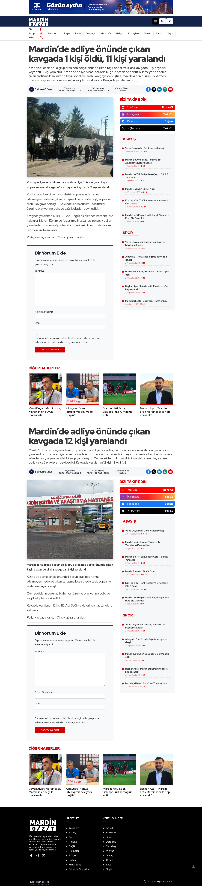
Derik (78, 33)
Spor (71, 837)
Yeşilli (170, 33)
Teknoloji (74, 851)
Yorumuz (40, 270)
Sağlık (72, 846)
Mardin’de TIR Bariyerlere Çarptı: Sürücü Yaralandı (146, 177)
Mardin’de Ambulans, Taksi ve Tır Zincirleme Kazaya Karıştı (142, 162)
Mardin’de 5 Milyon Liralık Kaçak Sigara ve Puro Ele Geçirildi (147, 218)
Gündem (74, 828)
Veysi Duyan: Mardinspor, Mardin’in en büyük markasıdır (145, 245)
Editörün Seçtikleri (79, 869)
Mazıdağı (106, 33)
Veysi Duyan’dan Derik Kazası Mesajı (144, 150)
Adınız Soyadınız (44, 311)
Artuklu (52, 33)
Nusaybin (133, 33)
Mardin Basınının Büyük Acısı (140, 190)
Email (38, 323)
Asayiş (72, 832)
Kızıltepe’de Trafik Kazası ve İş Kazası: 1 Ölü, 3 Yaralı (146, 203)
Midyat (119, 33)
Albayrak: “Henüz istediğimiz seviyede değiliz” (146, 259)
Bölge (72, 855)
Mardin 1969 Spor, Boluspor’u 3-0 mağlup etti (147, 274)
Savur (159, 33)
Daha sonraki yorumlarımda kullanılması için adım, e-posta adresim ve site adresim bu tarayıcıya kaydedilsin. (67, 340)
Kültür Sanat (75, 864)
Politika (73, 841)
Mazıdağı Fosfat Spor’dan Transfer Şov (146, 302)
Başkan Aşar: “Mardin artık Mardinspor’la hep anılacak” (146, 289)
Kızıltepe (65, 33)
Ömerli (147, 33)
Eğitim (72, 860)
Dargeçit (91, 33)
